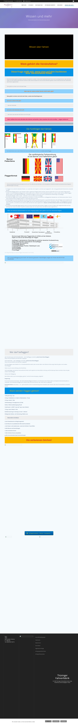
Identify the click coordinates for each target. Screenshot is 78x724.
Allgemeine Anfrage (39, 648)
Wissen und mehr (69, 5)
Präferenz (48, 721)
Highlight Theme (66, 682)
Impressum (37, 640)
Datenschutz (38, 642)
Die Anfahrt (37, 645)
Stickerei (30, 5)
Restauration (38, 5)
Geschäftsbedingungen (40, 637)
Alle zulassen (63, 721)
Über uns (24, 5)
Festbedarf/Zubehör (50, 5)
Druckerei (59, 5)
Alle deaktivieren (56, 721)
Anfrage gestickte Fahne (40, 651)
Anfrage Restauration (40, 654)
